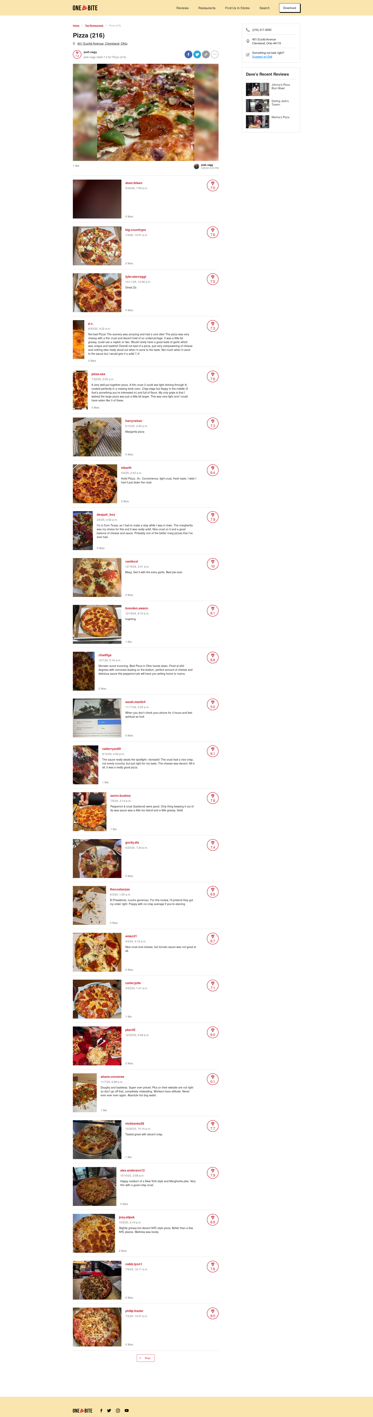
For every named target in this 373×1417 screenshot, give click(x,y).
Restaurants (206, 8)
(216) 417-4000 (261, 30)
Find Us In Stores (237, 8)
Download (289, 8)
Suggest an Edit (262, 56)
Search (265, 8)
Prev (148, 1358)
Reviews (182, 8)
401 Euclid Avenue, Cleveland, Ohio (102, 43)
